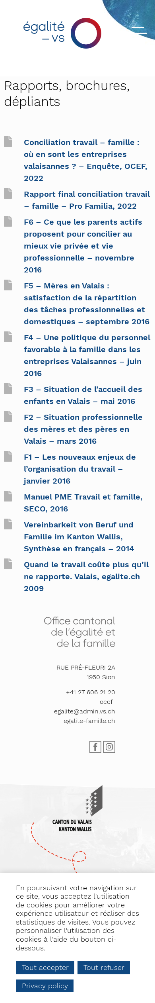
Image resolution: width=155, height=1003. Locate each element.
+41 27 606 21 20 (90, 692)
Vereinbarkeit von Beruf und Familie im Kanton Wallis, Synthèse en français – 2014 (79, 536)
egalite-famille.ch (89, 721)
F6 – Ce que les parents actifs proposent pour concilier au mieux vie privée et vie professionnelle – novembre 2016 (83, 245)
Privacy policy (45, 985)
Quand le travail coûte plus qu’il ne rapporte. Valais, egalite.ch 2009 (86, 576)
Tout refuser (103, 967)
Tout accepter (45, 967)
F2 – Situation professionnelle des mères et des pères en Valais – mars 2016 (83, 429)
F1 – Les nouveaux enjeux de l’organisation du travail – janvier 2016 (80, 469)
